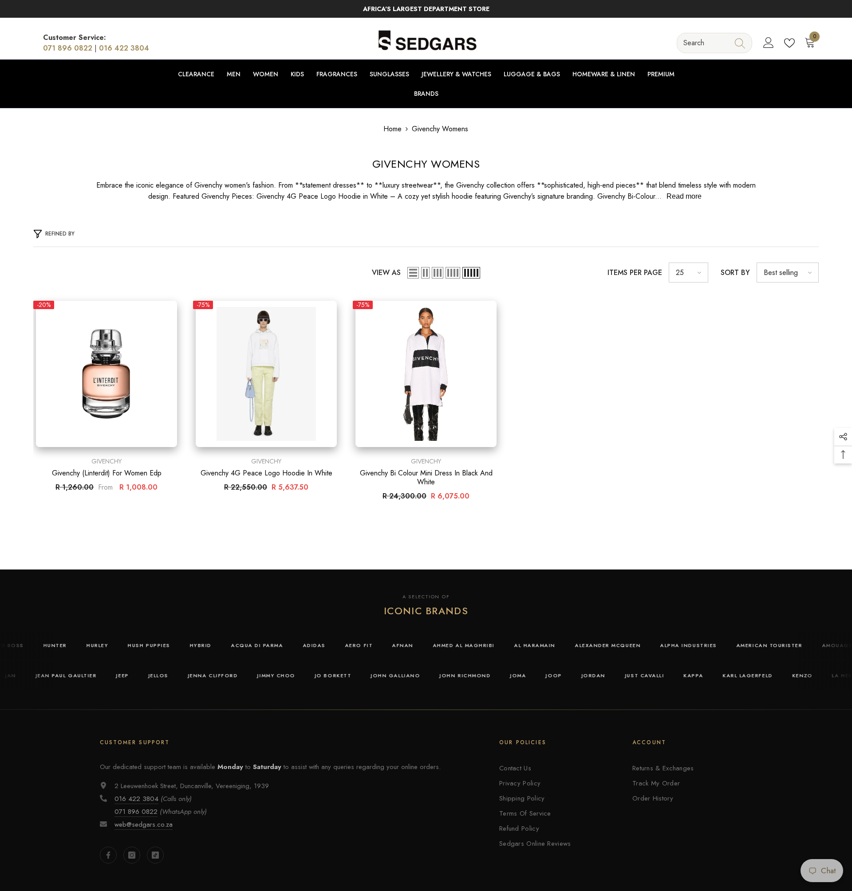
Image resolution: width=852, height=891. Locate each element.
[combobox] (706, 43)
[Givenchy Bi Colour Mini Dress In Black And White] (426, 374)
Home (392, 129)
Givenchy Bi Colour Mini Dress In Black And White (426, 478)
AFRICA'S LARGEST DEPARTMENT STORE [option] (426, 8)
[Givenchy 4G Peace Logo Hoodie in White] (266, 374)
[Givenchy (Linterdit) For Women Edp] (106, 374)
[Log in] (768, 43)
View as (386, 272)
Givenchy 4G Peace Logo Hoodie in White (266, 473)
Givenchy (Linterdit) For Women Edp (107, 473)
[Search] (714, 43)
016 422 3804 (124, 48)
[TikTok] (155, 855)
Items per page (634, 272)
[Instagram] (131, 855)
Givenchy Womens (440, 129)
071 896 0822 (67, 48)
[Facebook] (108, 855)
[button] (413, 273)
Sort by (735, 272)
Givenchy (106, 461)
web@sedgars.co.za (143, 824)
